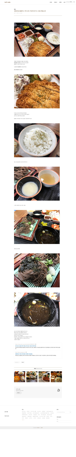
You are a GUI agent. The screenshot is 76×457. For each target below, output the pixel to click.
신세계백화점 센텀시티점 (45, 413)
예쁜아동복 (30, 416)
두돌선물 (35, 414)
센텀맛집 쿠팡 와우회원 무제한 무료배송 (23, 354)
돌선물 (44, 418)
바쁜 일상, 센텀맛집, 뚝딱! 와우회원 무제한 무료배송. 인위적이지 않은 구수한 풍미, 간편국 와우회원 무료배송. (35, 355)
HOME (51, 2)
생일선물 (47, 418)
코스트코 (39, 411)
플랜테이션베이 (35, 416)
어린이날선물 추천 (50, 411)
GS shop (24, 411)
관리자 (42, 427)
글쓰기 (65, 2)
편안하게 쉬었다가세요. (20, 390)
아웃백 (28, 411)
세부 (23, 418)
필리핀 (48, 416)
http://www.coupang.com (20, 352)
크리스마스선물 (33, 411)
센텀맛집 (43, 411)
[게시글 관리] (19, 362)
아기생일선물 (43, 414)
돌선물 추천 (24, 416)
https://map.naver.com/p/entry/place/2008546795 (24, 344)
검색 (70, 412)
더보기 (23, 419)
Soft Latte (7, 2)
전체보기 (55, 2)
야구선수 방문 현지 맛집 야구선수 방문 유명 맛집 (25, 346)
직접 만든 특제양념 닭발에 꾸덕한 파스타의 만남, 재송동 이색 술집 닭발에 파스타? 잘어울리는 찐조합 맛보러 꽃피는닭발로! (37, 348)
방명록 (60, 2)
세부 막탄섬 (30, 413)
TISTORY (38, 427)
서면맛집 (52, 413)
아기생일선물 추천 (36, 413)
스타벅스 (30, 418)
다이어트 (30, 414)
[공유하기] (17, 362)
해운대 (27, 418)
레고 (51, 416)
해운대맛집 (24, 413)
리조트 (35, 418)
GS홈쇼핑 (39, 418)
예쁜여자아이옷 (24, 414)
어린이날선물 (49, 414)
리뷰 (39, 414)
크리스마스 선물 (42, 416)
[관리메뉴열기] (74, 2)
